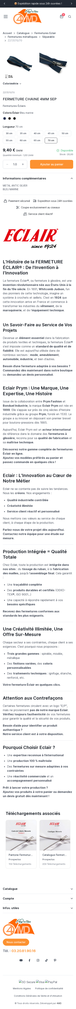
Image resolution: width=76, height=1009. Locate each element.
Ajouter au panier (51, 164)
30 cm (9, 133)
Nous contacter (16, 942)
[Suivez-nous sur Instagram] (38, 960)
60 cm (23, 140)
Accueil (7, 33)
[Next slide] (71, 3)
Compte (8, 898)
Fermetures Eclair (45, 33)
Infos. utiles (11, 908)
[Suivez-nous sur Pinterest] (55, 960)
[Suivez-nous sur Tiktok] (46, 960)
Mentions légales (22, 988)
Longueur (13, 126)
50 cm (65, 133)
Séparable (48, 36)
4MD (59, 1003)
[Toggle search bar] (69, 16)
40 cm (37, 133)
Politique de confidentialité (49, 988)
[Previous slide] (4, 3)
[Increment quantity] (23, 164)
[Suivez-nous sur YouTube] (21, 960)
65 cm (37, 140)
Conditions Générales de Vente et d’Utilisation (38, 996)
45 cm (51, 133)
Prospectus (15, 859)
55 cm (9, 140)
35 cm (23, 133)
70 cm (51, 140)
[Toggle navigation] (5, 16)
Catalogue (23, 33)
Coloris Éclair (18, 112)
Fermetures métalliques (22, 36)
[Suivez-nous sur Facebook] (29, 960)
